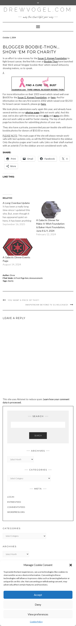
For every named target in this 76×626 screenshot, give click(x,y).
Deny (38, 604)
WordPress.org (16, 512)
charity (10, 281)
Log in (10, 496)
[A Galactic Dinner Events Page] (18, 247)
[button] (70, 565)
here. (43, 104)
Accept (38, 594)
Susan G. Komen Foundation (52, 58)
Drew (12, 275)
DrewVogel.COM (38, 10)
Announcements (36, 278)
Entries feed (14, 502)
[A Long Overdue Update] (19, 213)
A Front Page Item (21, 278)
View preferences (38, 614)
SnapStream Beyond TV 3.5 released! (46, 305)
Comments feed (16, 507)
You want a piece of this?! (23, 300)
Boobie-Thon (51, 61)
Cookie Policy (36, 621)
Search (38, 435)
